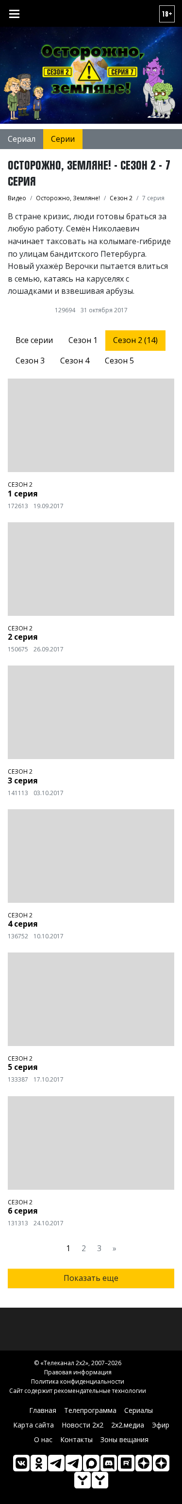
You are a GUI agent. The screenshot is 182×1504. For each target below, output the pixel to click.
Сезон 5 (119, 360)
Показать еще (91, 1278)
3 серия (23, 780)
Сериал (21, 138)
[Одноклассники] (39, 1463)
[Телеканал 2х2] (56, 1463)
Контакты (76, 1439)
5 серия (23, 1067)
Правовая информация (78, 1372)
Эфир (160, 1424)
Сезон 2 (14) (135, 340)
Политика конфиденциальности (77, 1381)
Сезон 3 (30, 360)
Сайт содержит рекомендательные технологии (77, 1391)
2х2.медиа (127, 1424)
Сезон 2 (20, 484)
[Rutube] (126, 1463)
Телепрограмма (90, 1410)
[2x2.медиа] (74, 1463)
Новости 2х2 (82, 1424)
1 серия (23, 493)
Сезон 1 (83, 340)
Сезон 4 (74, 360)
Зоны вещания (124, 1439)
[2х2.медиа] (161, 1463)
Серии (63, 138)
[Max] (91, 1463)
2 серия (23, 637)
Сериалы (138, 1410)
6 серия (23, 1211)
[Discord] (108, 1463)
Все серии (34, 340)
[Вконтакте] (21, 1463)
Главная (42, 1410)
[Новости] (100, 1480)
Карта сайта (33, 1424)
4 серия (23, 924)
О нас (43, 1439)
